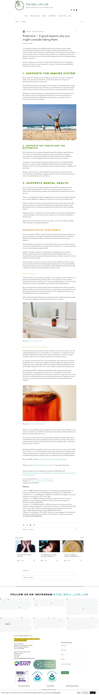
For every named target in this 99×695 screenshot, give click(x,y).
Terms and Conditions (24, 685)
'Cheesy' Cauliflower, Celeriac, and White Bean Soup (71, 555)
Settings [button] (79, 692)
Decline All (85, 692)
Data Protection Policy (72, 685)
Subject (63, 659)
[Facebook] (71, 10)
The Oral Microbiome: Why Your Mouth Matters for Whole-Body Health (48, 555)
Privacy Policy (57, 692)
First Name (63, 645)
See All (82, 537)
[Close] (97, 693)
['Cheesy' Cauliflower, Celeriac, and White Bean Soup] (73, 546)
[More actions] (75, 31)
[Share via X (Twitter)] (27, 525)
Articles (17, 21)
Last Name (63, 650)
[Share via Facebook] (23, 525)
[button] (81, 21)
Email (62, 654)
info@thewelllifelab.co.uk (25, 636)
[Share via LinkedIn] (30, 525)
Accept (92, 692)
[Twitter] (77, 10)
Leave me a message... (66, 663)
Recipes (24, 21)
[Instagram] (74, 10)
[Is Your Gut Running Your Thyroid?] (26, 546)
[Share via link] (34, 525)
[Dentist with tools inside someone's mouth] (49, 546)
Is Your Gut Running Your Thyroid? (24, 555)
